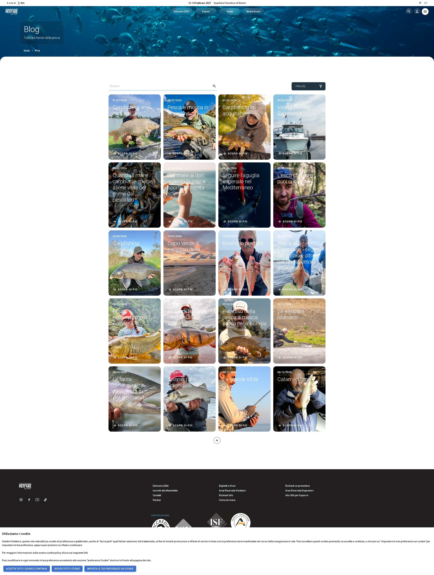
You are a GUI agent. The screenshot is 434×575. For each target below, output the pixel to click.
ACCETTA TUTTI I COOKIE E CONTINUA (26, 568)
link (86, 552)
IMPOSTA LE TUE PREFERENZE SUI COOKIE (110, 568)
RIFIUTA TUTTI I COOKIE (67, 568)
